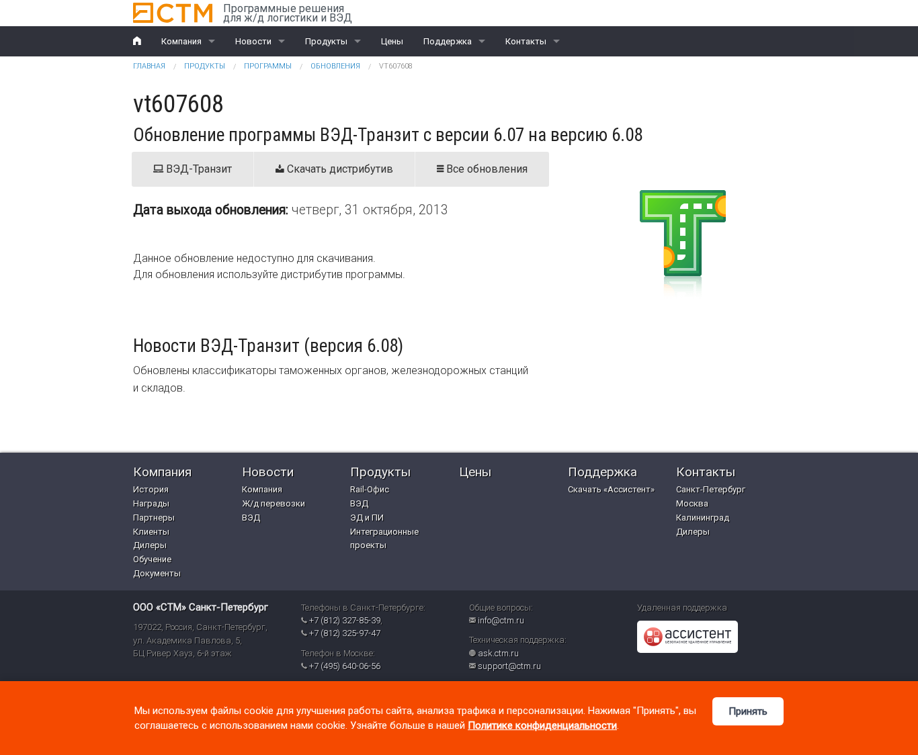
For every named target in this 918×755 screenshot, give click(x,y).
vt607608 (396, 66)
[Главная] (172, 13)
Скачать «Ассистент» (611, 489)
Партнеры (154, 518)
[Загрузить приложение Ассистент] (687, 636)
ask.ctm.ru (498, 653)
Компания (181, 41)
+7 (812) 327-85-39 (344, 620)
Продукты (326, 41)
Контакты (525, 41)
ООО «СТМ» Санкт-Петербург (200, 607)
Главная (149, 66)
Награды (151, 503)
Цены (392, 41)
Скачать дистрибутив (338, 169)
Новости (253, 41)
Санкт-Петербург (710, 489)
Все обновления (486, 169)
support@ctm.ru (509, 666)
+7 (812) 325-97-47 (344, 633)
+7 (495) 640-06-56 (344, 666)
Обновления (335, 66)
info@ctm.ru (501, 620)
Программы (268, 66)
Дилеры (150, 545)
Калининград (702, 518)
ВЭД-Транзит (197, 169)
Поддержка (447, 41)
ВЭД (251, 518)
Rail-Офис (369, 489)
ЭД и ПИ (367, 518)
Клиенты (151, 532)
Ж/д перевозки (273, 503)
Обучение (152, 559)
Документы (157, 573)
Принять (747, 711)
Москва (692, 503)
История (151, 489)
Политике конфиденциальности (542, 725)
